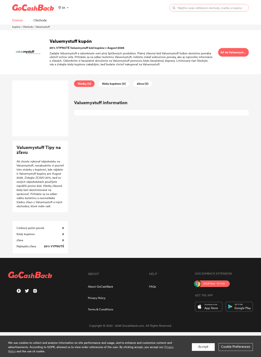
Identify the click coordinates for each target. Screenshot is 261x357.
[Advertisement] (40, 108)
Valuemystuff (42, 26)
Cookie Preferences (235, 347)
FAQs (152, 286)
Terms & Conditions (100, 309)
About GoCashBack (100, 286)
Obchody (28, 26)
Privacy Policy (96, 298)
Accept (203, 347)
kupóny (16, 26)
